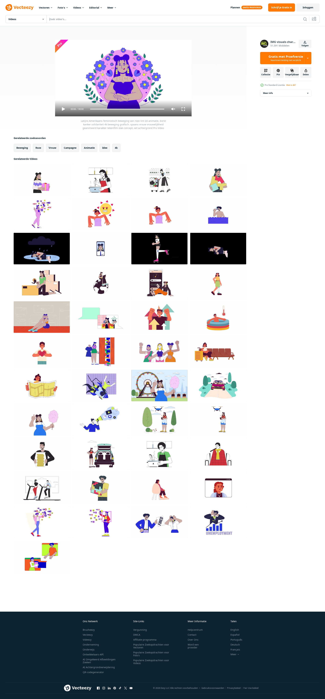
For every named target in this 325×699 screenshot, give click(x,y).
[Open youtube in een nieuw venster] (131, 688)
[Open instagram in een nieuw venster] (103, 688)
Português (236, 639)
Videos (77, 7)
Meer (110, 7)
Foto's (61, 7)
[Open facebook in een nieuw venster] (98, 688)
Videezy (87, 639)
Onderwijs (89, 649)
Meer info (268, 93)
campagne (70, 147)
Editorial (94, 7)
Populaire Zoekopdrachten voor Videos (151, 662)
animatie (89, 147)
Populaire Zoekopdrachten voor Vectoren (151, 646)
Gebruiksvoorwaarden (212, 687)
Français (235, 649)
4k (116, 147)
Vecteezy (88, 634)
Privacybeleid (234, 687)
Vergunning (140, 629)
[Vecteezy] (19, 7)
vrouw (52, 147)
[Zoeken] (305, 19)
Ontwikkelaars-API (93, 654)
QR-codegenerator (93, 672)
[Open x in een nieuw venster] (125, 688)
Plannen (235, 7)
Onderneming (91, 644)
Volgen (305, 45)
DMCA (136, 634)
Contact (192, 634)
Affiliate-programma (144, 639)
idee (104, 147)
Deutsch (235, 644)
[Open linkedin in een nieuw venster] (109, 688)
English (234, 629)
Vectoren (44, 7)
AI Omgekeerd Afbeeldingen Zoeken (99, 661)
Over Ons (193, 639)
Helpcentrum (195, 629)
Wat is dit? (291, 85)
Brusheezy (89, 629)
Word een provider (193, 646)
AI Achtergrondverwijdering (99, 667)
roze (38, 147)
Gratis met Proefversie (286, 58)
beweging (22, 147)
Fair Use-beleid (250, 687)
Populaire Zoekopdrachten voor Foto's (151, 654)
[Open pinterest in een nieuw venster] (114, 688)
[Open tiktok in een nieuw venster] (120, 688)
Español (235, 634)
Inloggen (308, 7)
